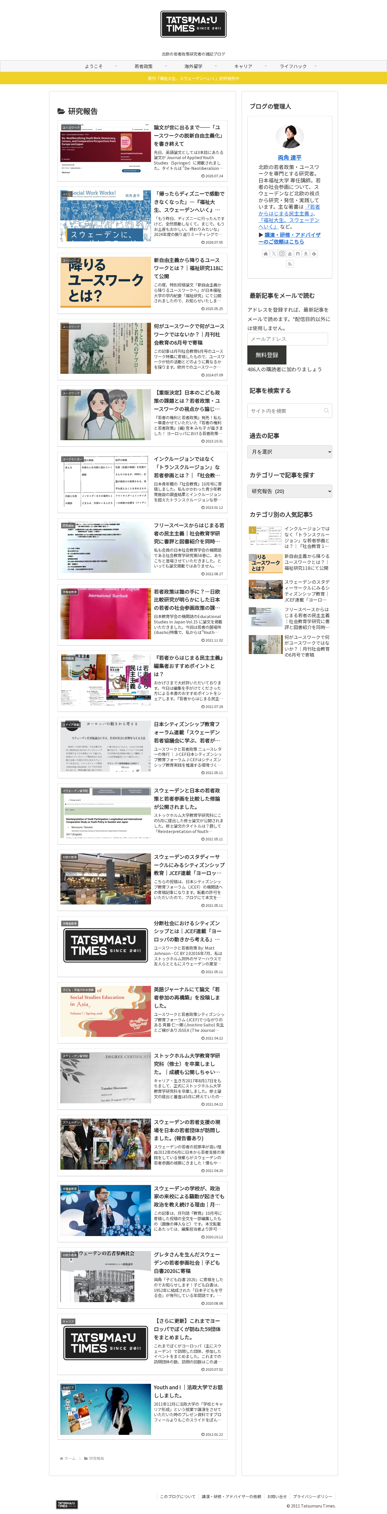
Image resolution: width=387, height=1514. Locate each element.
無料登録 (267, 355)
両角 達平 (290, 157)
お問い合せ (277, 1496)
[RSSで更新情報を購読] (290, 263)
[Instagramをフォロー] (282, 253)
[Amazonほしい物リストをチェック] (305, 253)
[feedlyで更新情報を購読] (314, 253)
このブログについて (178, 1496)
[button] (326, 410)
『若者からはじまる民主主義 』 (289, 210)
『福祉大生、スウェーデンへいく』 (289, 223)
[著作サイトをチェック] (265, 253)
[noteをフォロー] (297, 253)
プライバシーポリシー (313, 1496)
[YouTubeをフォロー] (290, 253)
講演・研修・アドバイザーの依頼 (231, 1496)
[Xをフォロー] (274, 253)
